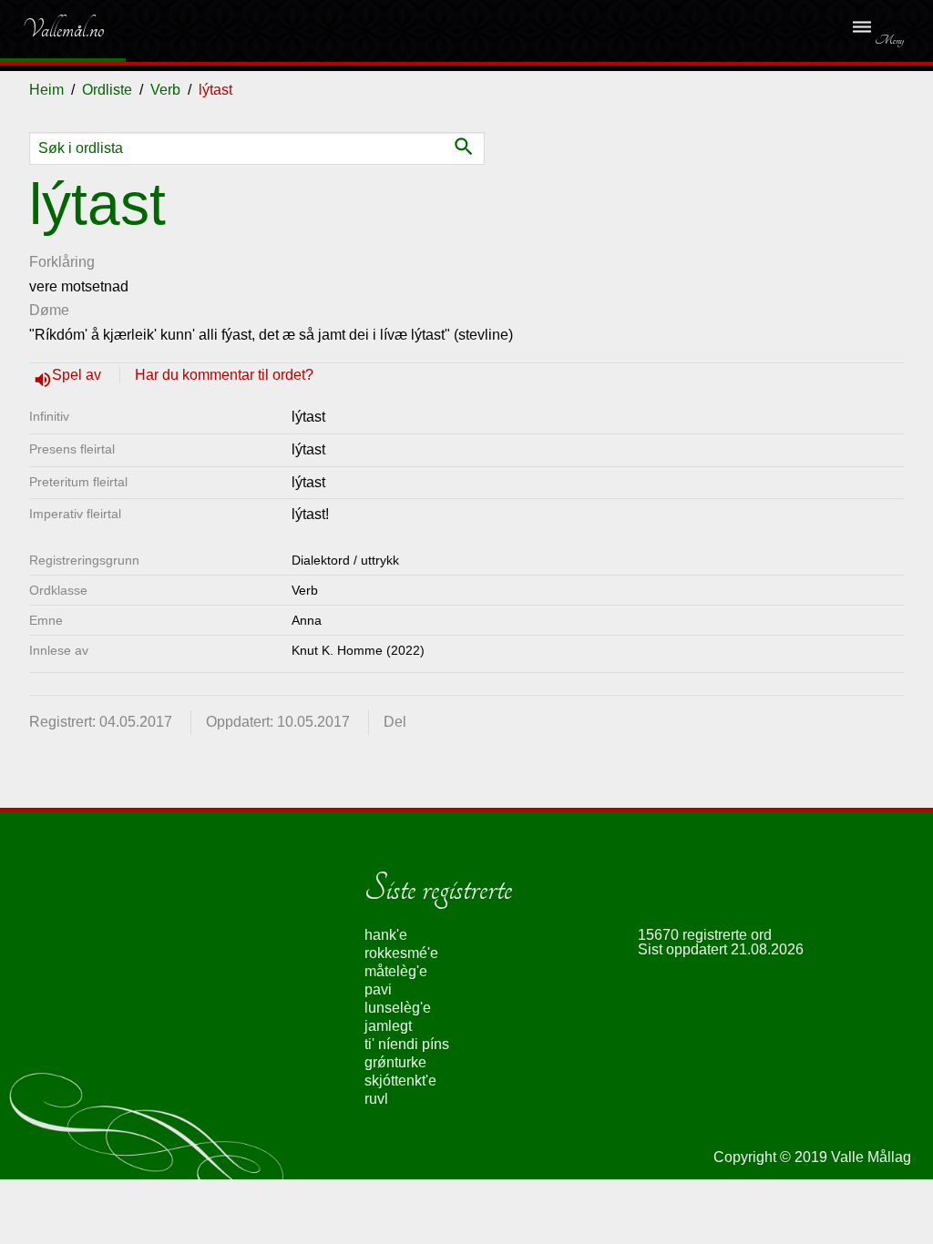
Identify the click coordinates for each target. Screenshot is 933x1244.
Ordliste (107, 89)
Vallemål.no (49, 29)
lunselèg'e (397, 1007)
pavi (378, 989)
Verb (165, 89)
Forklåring (62, 262)
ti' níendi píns (406, 1044)
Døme (49, 310)
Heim (46, 89)
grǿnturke (395, 1062)
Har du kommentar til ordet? (224, 374)
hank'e (385, 935)
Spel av (78, 374)
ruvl (376, 1098)
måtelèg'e (395, 971)
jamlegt (388, 1026)
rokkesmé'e (401, 953)
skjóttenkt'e (400, 1080)
